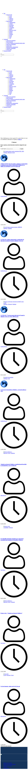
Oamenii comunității (11, 48)
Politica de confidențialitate (9, 764)
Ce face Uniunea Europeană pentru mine (15, 43)
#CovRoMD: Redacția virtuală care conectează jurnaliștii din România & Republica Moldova (12, 539)
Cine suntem (6, 768)
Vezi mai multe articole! (6, 746)
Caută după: (3, 148)
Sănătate (11, 34)
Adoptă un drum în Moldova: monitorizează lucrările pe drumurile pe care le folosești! (13, 465)
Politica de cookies (7, 763)
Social (10, 35)
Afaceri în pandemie (11, 40)
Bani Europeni (9, 41)
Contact (5, 766)
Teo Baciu (3, 570)
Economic (11, 25)
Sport (10, 36)
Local (10, 16)
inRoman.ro (3, 495)
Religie (10, 32)
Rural (10, 17)
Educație (11, 26)
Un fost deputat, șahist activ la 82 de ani (10, 686)
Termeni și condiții (7, 765)
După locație (9, 14)
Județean (11, 18)
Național (11, 20)
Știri (4, 13)
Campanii (5, 39)
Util (10, 38)
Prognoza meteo (7, 50)
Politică (11, 31)
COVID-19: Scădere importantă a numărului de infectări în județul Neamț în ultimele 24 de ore (12, 240)
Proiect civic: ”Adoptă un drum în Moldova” (11, 613)
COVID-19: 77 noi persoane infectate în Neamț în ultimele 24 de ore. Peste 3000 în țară (13, 316)
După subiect (9, 21)
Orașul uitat (9, 45)
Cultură (11, 23)
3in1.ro (20, 139)
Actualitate (11, 27)
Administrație (12, 22)
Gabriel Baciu (4, 196)
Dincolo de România (11, 44)
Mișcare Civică (12, 30)
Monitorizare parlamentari (12, 47)
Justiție (10, 29)
